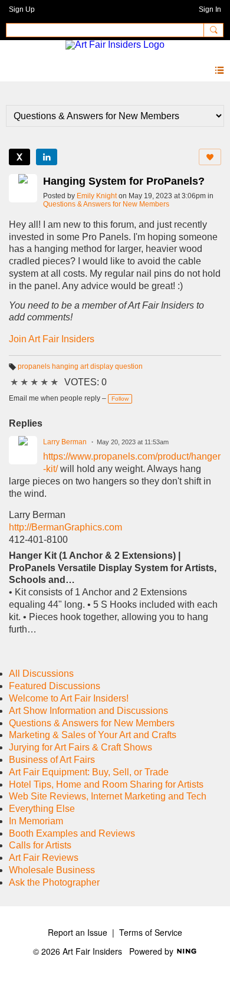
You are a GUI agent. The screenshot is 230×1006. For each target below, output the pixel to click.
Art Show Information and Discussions (88, 711)
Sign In (210, 9)
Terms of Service (150, 932)
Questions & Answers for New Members (106, 204)
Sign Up (22, 9)
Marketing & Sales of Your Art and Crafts (92, 735)
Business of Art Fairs (52, 760)
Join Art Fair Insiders (51, 339)
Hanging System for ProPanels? (124, 181)
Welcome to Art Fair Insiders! (69, 698)
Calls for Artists (40, 845)
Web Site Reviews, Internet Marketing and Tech (107, 796)
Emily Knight (97, 196)
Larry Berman (65, 442)
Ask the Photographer (54, 882)
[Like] (210, 157)
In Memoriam (36, 821)
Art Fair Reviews (43, 858)
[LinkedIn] (46, 157)
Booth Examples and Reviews (72, 833)
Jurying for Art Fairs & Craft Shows (80, 747)
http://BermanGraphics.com (65, 527)
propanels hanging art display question (80, 366)
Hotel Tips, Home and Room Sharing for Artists (106, 784)
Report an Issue (77, 932)
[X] (19, 157)
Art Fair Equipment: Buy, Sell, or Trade (89, 772)
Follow (120, 398)
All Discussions (41, 674)
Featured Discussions (54, 686)
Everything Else (42, 809)
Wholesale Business (52, 870)
